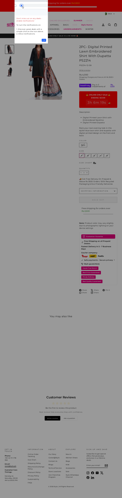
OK (43, 40)
